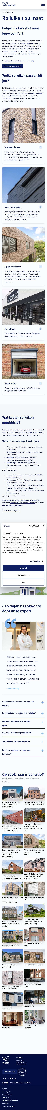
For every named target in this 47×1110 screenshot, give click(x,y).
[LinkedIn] (8, 1078)
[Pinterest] (10, 1078)
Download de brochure (12, 66)
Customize (22, 575)
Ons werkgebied (6, 1092)
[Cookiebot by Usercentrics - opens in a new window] (29, 525)
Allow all (23, 568)
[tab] (23, 704)
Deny (23, 582)
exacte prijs (15, 500)
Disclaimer (5, 1103)
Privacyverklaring (7, 1094)
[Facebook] (3, 1078)
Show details (35, 561)
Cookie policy (6, 1097)
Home (4, 12)
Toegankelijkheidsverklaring (10, 1100)
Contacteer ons (9, 1072)
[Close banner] (43, 526)
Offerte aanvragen (10, 511)
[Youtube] (13, 1078)
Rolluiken (10, 12)
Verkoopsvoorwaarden (8, 1106)
